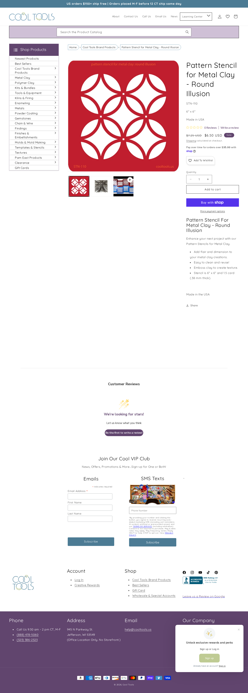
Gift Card (138, 590)
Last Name (74, 513)
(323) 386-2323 (27, 640)
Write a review (230, 127)
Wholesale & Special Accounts (154, 595)
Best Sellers (140, 585)
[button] (208, 15)
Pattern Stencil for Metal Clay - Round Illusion (150, 47)
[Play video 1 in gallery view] (123, 186)
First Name (75, 502)
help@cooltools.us (138, 629)
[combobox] (124, 32)
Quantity (191, 172)
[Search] (187, 32)
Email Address (78, 491)
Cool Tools (128, 684)
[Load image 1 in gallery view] (79, 186)
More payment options (212, 211)
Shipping (191, 140)
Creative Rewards (87, 585)
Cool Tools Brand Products (99, 47)
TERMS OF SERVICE (142, 526)
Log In (79, 580)
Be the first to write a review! (124, 432)
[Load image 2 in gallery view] (101, 186)
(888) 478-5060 (27, 634)
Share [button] (194, 305)
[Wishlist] (228, 17)
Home (73, 47)
